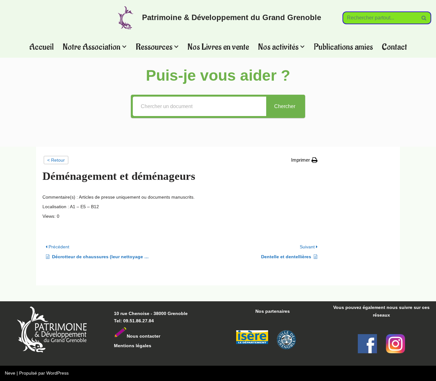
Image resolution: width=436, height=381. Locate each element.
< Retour (56, 160)
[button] (124, 46)
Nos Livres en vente (218, 47)
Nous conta (139, 336)
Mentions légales (132, 345)
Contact (394, 47)
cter (156, 336)
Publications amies (343, 47)
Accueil (41, 47)
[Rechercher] (424, 17)
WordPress (57, 373)
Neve (10, 373)
